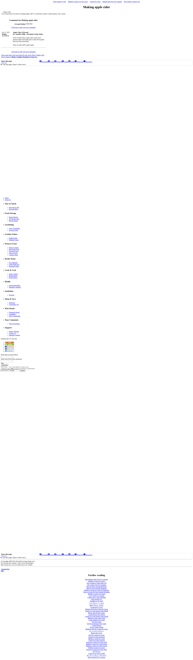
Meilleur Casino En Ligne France (96, 644)
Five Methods (13, 263)
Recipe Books (13, 221)
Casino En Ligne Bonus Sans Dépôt (96, 611)
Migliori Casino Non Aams (96, 594)
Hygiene (11, 295)
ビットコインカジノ (96, 631)
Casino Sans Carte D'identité (96, 597)
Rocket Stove (13, 278)
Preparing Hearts (14, 312)
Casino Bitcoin (96, 625)
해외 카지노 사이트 (96, 605)
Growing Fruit (13, 230)
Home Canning (14, 248)
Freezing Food (13, 251)
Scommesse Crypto (96, 607)
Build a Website (14, 331)
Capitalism (12, 314)
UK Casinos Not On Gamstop (96, 585)
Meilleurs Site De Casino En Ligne (96, 629)
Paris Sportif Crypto (59, 2)
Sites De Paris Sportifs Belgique (96, 587)
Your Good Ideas (14, 324)
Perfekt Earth (13, 238)
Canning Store (13, 255)
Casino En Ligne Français (96, 637)
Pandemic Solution (15, 287)
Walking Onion (14, 240)
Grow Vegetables (14, 228)
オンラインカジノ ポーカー (96, 655)
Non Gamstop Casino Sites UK (97, 583)
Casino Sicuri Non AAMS (96, 653)
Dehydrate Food (14, 249)
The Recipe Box (14, 219)
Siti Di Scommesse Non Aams (96, 624)
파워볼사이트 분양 (96, 601)
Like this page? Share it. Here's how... (15, 64)
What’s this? (4, 62)
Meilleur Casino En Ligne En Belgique (96, 590)
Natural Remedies (14, 285)
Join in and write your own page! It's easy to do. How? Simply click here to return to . (22, 56)
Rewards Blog (13, 209)
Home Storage (13, 217)
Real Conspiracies (14, 316)
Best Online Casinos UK (132, 2)
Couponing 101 (14, 304)
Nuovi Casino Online (96, 627)
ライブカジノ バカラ (96, 603)
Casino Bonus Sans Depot (96, 615)
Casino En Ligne (95, 2)
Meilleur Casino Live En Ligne (78, 2)
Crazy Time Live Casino (96, 596)
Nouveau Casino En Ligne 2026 (96, 642)
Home (7, 198)
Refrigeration (13, 276)
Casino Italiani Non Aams (96, 620)
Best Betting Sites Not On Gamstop (96, 579)
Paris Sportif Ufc (96, 599)
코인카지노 (96, 651)
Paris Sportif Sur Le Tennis (96, 657)
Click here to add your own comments (23, 27)
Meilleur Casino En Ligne (96, 581)
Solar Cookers (13, 274)
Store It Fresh (13, 253)
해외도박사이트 (96, 633)
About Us (8, 200)
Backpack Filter (14, 266)
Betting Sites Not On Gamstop (112, 2)
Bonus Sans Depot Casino (96, 613)
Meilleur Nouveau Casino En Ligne (96, 609)
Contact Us (12, 333)
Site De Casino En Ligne (96, 635)
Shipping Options (14, 335)
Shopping (12, 303)
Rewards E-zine (14, 207)
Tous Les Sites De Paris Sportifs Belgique (96, 592)
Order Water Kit (14, 264)
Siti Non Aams (96, 622)
